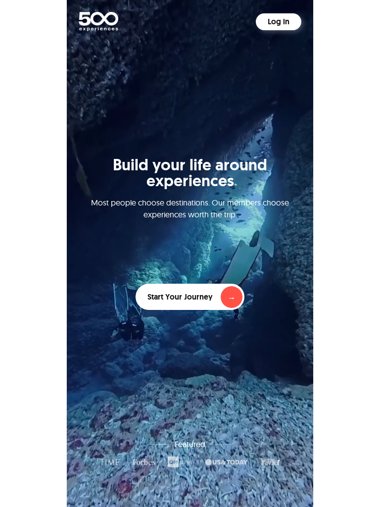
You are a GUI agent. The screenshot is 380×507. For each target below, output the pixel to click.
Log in (278, 21)
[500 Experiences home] (98, 21)
